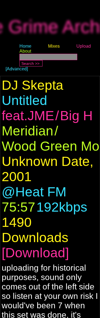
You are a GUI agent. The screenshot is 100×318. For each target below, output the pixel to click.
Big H (76, 115)
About (25, 51)
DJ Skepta (32, 85)
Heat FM (40, 191)
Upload (83, 46)
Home (25, 46)
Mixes (54, 46)
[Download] (35, 252)
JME (41, 115)
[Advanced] (17, 68)
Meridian (27, 131)
